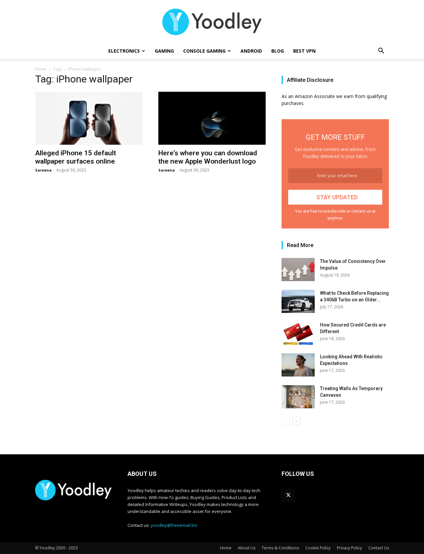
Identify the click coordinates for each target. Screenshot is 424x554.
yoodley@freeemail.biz (174, 525)
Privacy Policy (349, 548)
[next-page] (296, 421)
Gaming (164, 51)
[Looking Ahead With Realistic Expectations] (298, 365)
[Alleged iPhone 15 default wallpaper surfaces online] (88, 118)
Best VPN (304, 51)
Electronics (124, 51)
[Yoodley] (212, 22)
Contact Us (378, 548)
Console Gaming (204, 51)
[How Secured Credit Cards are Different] (298, 333)
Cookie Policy (318, 548)
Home (41, 69)
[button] (381, 51)
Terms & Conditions (280, 548)
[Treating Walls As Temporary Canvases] (298, 396)
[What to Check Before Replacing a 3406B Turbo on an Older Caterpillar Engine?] (298, 301)
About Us (246, 548)
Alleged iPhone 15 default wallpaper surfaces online (75, 157)
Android (251, 51)
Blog (277, 51)
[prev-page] (286, 421)
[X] (288, 495)
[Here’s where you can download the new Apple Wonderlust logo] (212, 118)
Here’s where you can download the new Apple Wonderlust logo (207, 157)
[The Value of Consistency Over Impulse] (298, 269)
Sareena (43, 170)
